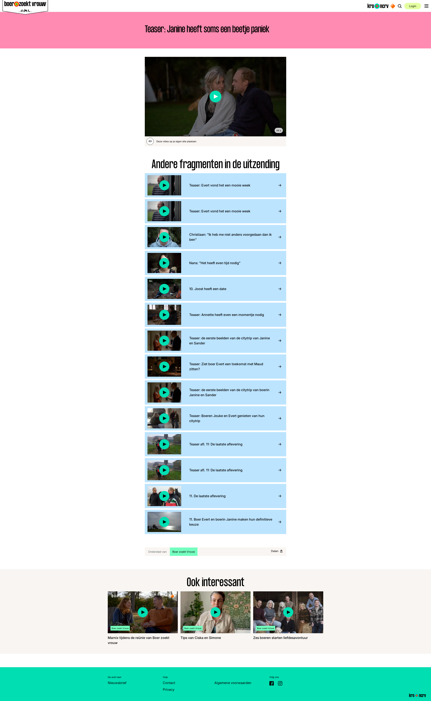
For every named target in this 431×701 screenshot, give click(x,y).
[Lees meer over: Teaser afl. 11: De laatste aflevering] (279, 444)
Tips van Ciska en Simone (200, 638)
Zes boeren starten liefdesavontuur (280, 638)
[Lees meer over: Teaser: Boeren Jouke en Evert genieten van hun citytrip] (279, 418)
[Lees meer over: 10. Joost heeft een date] (279, 289)
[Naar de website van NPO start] (392, 6)
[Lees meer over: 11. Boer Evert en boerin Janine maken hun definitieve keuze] (279, 522)
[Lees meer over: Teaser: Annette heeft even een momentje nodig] (279, 314)
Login (412, 6)
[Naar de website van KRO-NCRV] (378, 6)
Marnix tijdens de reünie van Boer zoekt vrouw (138, 640)
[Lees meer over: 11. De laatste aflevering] (279, 496)
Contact (169, 683)
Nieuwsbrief (117, 683)
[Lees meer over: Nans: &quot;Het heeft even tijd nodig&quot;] (279, 263)
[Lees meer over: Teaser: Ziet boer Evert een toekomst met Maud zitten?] (279, 366)
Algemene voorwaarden (232, 683)
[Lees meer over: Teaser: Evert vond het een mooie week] (279, 185)
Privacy (168, 690)
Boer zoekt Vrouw (184, 551)
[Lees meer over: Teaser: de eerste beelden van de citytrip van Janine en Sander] (279, 340)
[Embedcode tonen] (150, 141)
